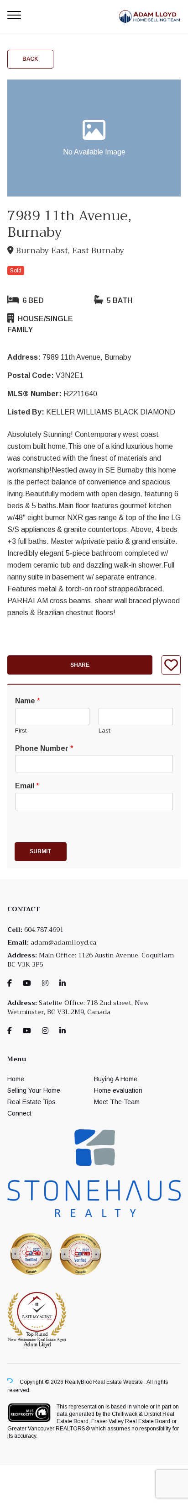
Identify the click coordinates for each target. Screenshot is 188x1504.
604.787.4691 (43, 929)
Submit (41, 851)
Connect (19, 1113)
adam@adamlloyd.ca (63, 942)
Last (104, 730)
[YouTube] (27, 983)
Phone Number (44, 748)
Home (15, 1079)
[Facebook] (9, 983)
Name (27, 701)
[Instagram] (45, 983)
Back (30, 59)
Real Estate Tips (31, 1101)
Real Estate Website (118, 1382)
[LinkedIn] (62, 983)
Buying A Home (115, 1079)
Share (79, 665)
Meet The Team (117, 1101)
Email (27, 786)
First (20, 730)
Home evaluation (118, 1090)
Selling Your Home (33, 1090)
